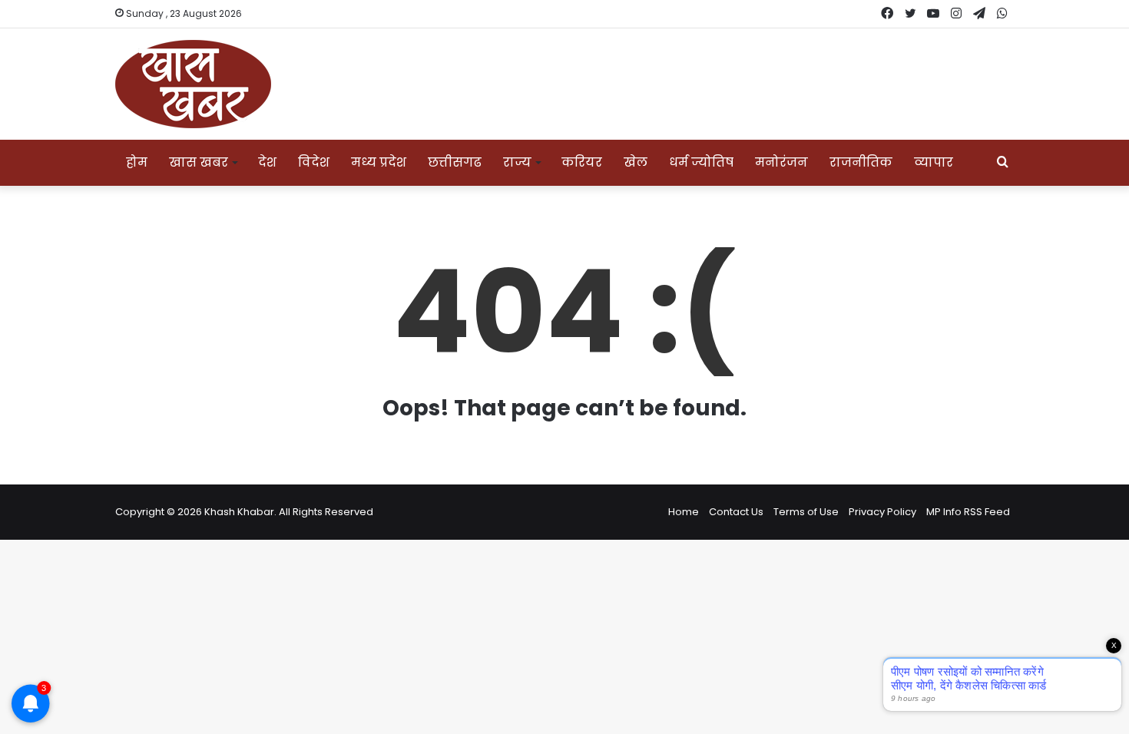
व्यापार (933, 162)
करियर (581, 162)
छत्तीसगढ (455, 162)
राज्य (517, 162)
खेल (635, 162)
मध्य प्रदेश (378, 162)
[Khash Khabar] (193, 84)
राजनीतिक (860, 162)
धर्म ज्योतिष (701, 162)
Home (683, 511)
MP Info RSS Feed (968, 511)
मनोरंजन (781, 162)
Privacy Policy (882, 511)
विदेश (313, 162)
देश (267, 162)
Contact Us (736, 511)
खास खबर (198, 162)
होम (136, 162)
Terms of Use (806, 511)
